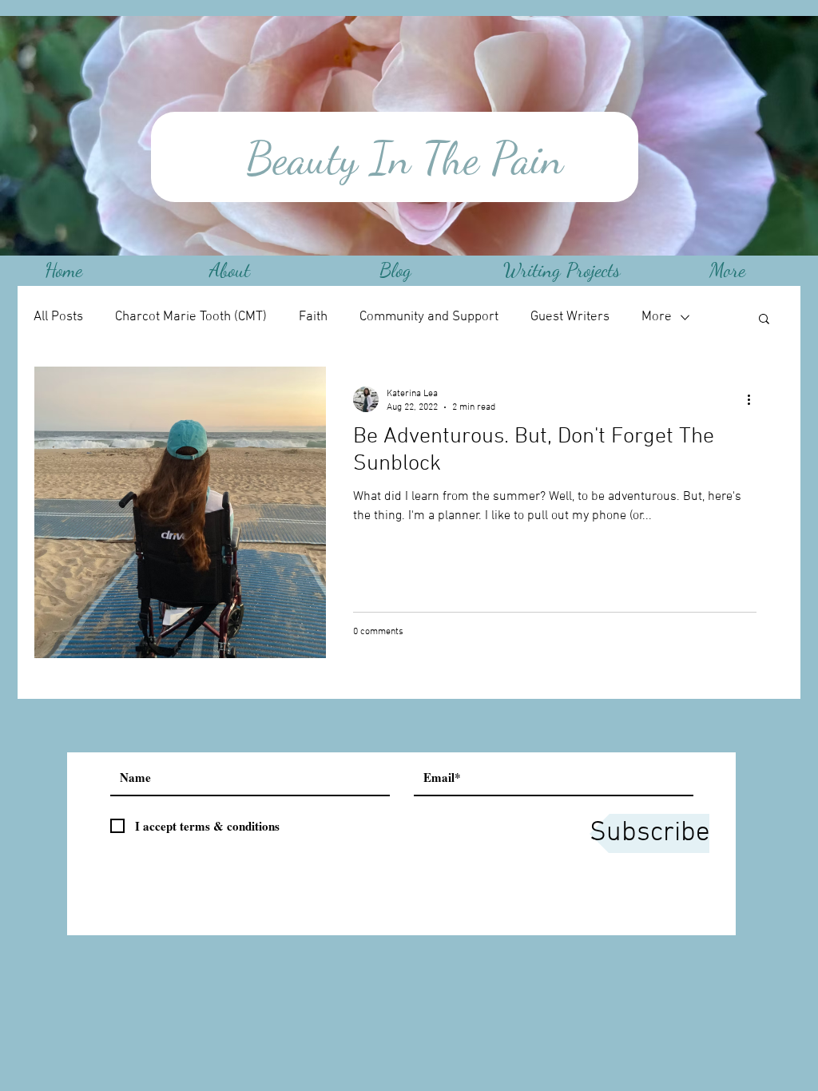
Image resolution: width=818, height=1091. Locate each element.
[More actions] (754, 399)
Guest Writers (570, 317)
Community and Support (428, 317)
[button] (764, 319)
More (656, 317)
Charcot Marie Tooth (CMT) (191, 317)
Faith (313, 317)
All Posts (58, 317)
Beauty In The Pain (398, 158)
